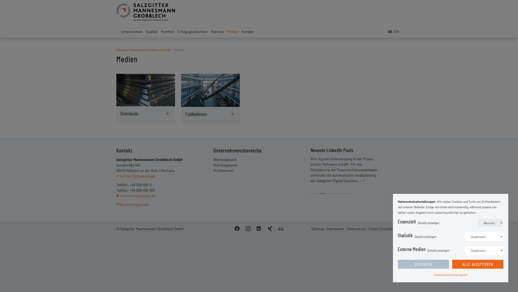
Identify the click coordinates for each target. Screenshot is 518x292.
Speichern (423, 264)
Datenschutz (442, 275)
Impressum (460, 275)
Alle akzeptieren (478, 264)
